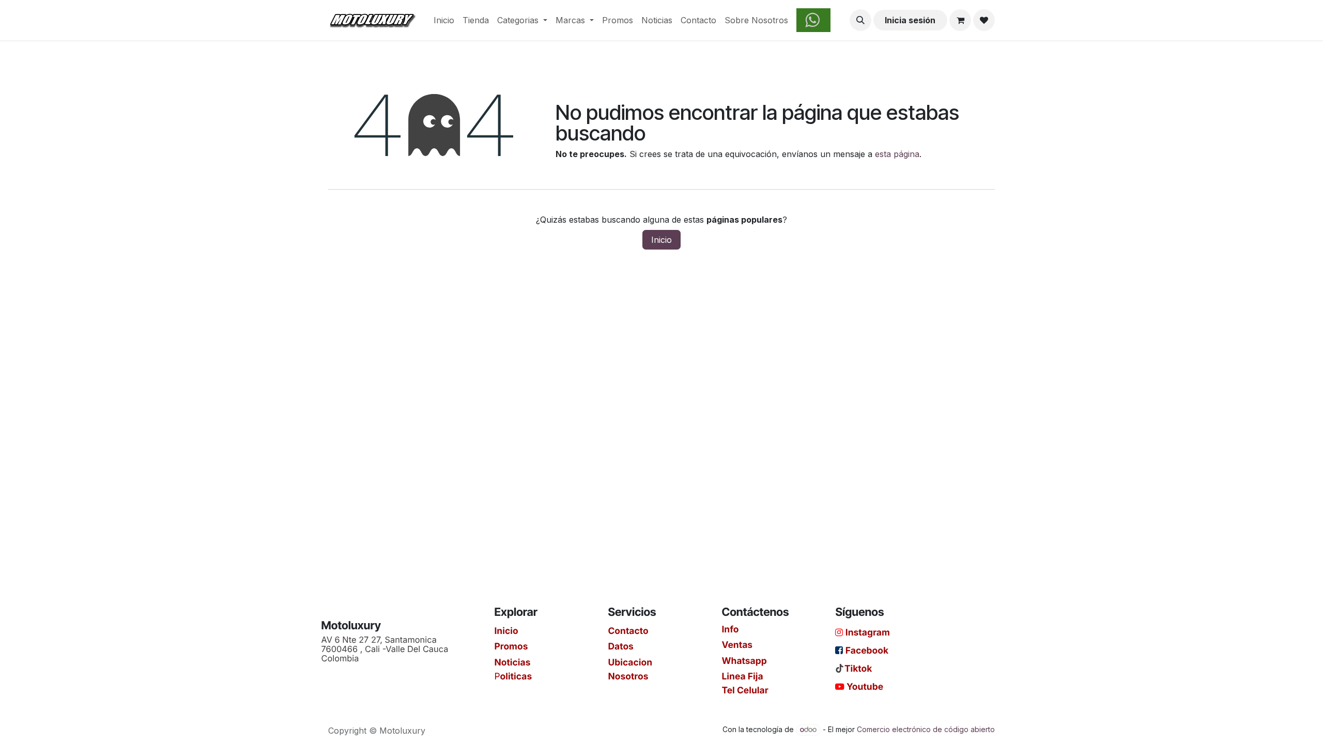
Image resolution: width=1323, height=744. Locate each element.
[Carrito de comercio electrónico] (960, 20)
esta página (897, 154)
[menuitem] (443, 20)
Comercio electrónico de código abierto (926, 729)
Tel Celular (744, 690)
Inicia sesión (910, 20)
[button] (860, 20)
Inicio (661, 240)
